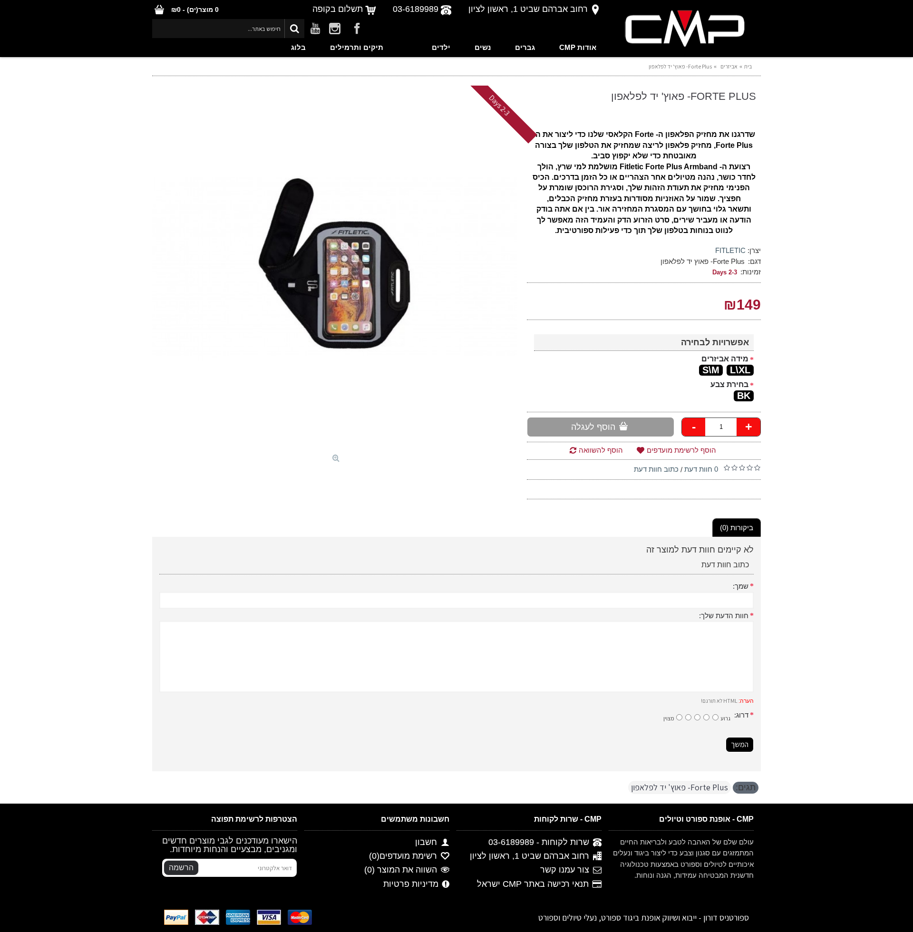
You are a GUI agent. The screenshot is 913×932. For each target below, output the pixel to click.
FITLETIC (730, 250)
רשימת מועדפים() (403, 856)
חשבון (426, 842)
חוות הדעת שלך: (723, 616)
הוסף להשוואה (601, 450)
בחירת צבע (729, 384)
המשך (739, 744)
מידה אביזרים (724, 359)
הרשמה (181, 868)
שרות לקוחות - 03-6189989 (538, 842)
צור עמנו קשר (564, 870)
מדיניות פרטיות (410, 884)
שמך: (740, 586)
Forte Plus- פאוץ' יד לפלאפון (679, 787)
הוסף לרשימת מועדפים (681, 450)
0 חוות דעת (701, 469)
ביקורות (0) (736, 528)
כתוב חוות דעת (656, 469)
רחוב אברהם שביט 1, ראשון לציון (529, 856)
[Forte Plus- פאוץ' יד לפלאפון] (334, 267)
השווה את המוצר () (400, 870)
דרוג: (741, 715)
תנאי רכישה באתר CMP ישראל (533, 884)
